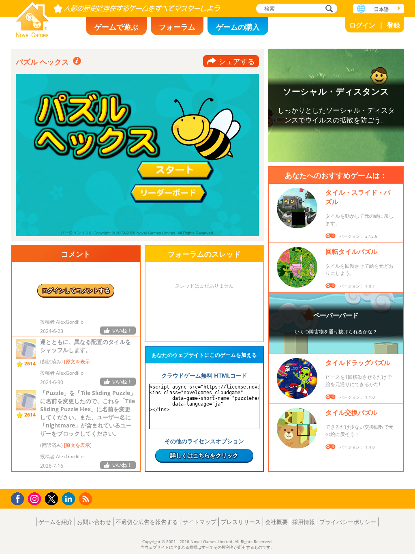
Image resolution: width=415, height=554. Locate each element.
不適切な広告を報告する (147, 522)
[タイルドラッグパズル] (297, 378)
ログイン (362, 25)
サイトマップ (199, 522)
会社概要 (276, 522)
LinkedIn (70, 499)
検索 (327, 9)
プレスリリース (241, 522)
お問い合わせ (94, 522)
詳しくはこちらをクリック (204, 455)
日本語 (381, 9)
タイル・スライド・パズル (357, 197)
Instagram (35, 498)
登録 (393, 25)
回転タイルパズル (351, 251)
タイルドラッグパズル (357, 362)
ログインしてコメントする (76, 290)
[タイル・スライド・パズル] (297, 208)
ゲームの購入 (238, 27)
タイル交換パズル (351, 412)
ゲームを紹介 (56, 522)
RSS (86, 498)
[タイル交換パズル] (297, 428)
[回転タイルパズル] (297, 267)
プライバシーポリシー (347, 522)
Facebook (19, 497)
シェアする (236, 61)
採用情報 (303, 522)
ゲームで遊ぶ (116, 27)
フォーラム (177, 27)
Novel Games (32, 17)
